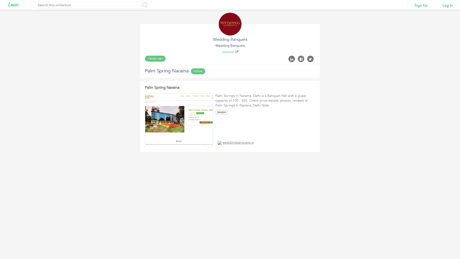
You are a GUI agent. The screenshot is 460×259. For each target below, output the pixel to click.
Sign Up (421, 5)
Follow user (155, 58)
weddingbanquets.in (238, 142)
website (228, 52)
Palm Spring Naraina (162, 87)
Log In (448, 5)
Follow (198, 71)
